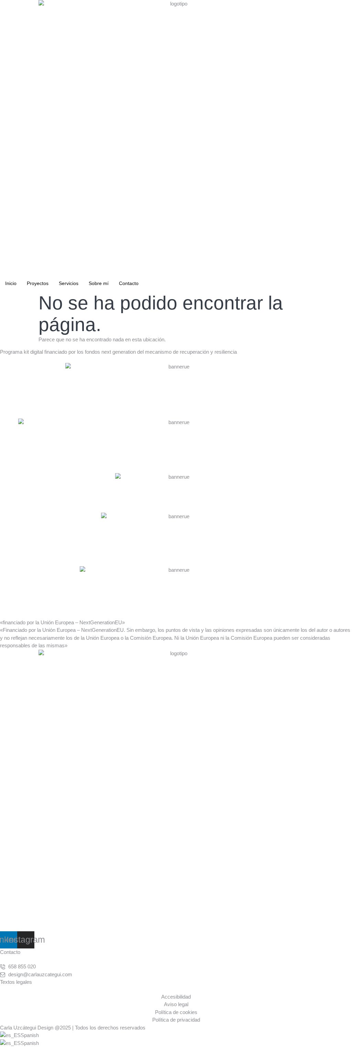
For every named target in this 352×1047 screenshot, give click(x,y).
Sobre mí (99, 283)
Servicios (68, 283)
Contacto (129, 283)
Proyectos (37, 283)
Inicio (10, 283)
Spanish (30, 1035)
